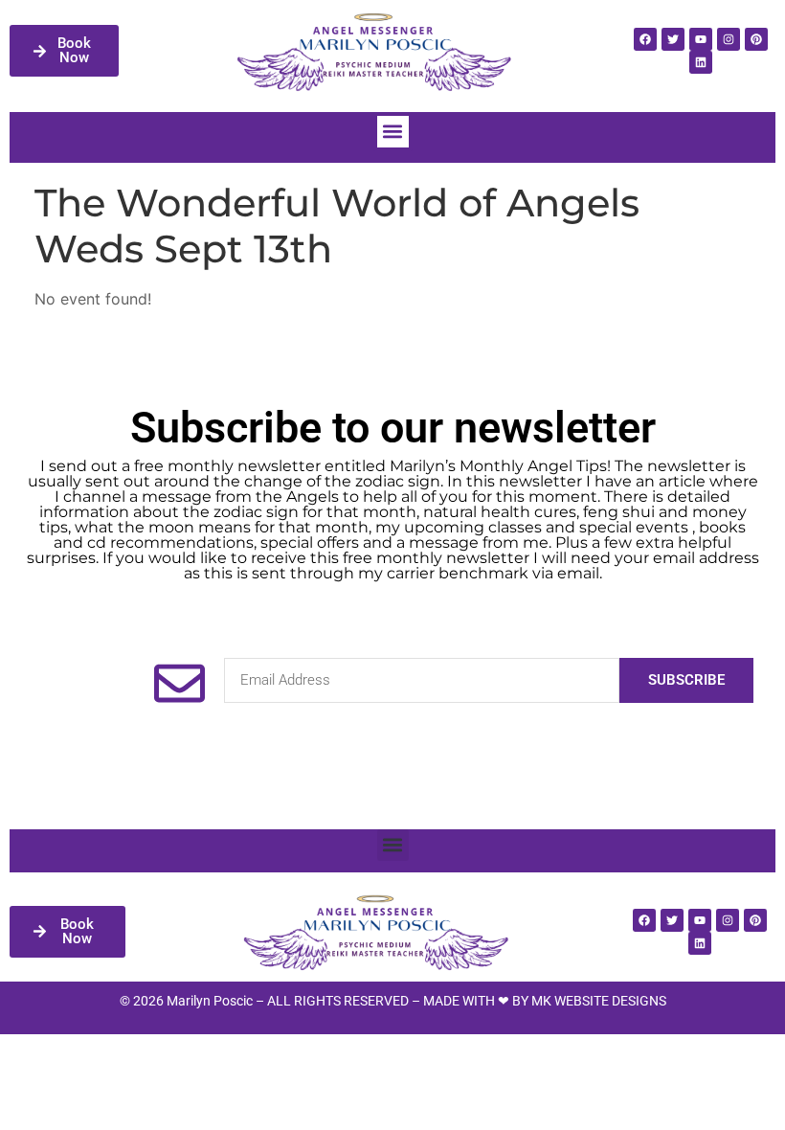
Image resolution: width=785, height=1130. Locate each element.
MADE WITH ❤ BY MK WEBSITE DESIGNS (544, 1000)
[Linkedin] (700, 62)
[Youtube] (700, 39)
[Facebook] (645, 39)
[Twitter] (673, 39)
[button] (393, 131)
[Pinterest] (756, 39)
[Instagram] (728, 39)
